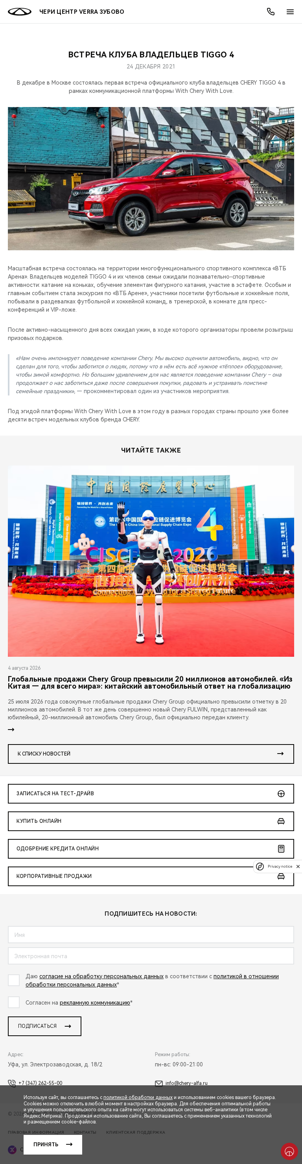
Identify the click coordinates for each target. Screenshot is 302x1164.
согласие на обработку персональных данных (101, 976)
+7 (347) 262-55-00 (40, 1083)
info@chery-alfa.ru (187, 1083)
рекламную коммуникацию (95, 1003)
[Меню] (290, 12)
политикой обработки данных (138, 1097)
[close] (298, 866)
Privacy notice (280, 866)
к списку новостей (44, 754)
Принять (45, 1144)
